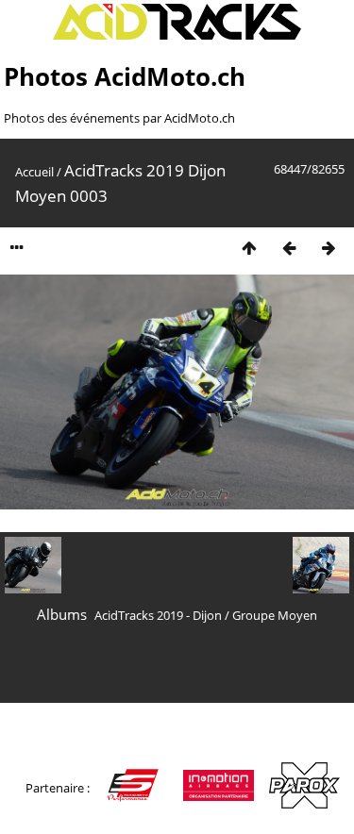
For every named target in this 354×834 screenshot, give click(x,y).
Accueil (34, 171)
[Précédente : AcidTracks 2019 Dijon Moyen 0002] (289, 248)
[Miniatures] (249, 248)
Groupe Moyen (274, 615)
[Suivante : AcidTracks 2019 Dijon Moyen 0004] (328, 248)
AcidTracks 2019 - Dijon (158, 615)
